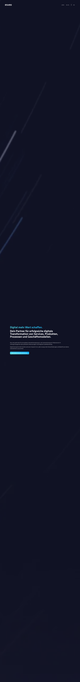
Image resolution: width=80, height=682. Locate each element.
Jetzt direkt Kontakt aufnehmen (19, 353)
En (74, 5)
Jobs (63, 5)
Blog (67, 5)
